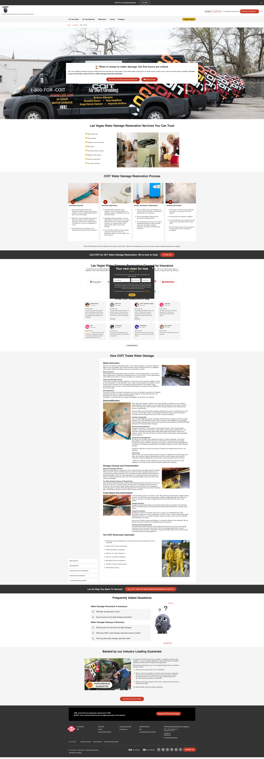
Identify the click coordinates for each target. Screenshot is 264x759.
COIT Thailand (150, 750)
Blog (140, 729)
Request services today (132, 699)
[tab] (121, 611)
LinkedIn (176, 749)
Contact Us (189, 750)
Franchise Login (123, 729)
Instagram (163, 749)
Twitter (167, 749)
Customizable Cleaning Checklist (147, 732)
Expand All (170, 603)
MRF (78, 729)
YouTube (180, 749)
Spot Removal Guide (144, 726)
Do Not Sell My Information (104, 732)
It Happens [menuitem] (121, 19)
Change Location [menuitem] (189, 19)
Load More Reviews (132, 345)
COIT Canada (136, 750)
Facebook (159, 749)
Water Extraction (74, 561)
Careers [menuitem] (112, 19)
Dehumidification (74, 566)
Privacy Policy (81, 750)
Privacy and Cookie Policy (92, 750)
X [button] (261, 3)
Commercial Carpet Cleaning (111, 741)
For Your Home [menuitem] (74, 19)
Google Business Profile (171, 737)
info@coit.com (167, 735)
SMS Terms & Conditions (75, 752)
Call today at (213, 11)
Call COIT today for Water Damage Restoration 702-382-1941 (151, 589)
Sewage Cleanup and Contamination (79, 570)
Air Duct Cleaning (97, 741)
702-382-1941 (167, 255)
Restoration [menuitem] (102, 19)
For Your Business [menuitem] (88, 19)
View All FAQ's (167, 643)
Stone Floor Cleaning (86, 741)
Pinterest (172, 749)
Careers (100, 729)
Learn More (144, 3)
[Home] (13, 9)
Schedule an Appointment (249, 11)
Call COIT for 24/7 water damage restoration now (123, 79)
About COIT (101, 726)
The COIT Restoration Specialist (78, 580)
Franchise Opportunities (125, 726)
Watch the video (150, 79)
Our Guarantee (80, 726)
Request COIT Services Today (168, 714)
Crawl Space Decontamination (77, 575)
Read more (88, 317)
